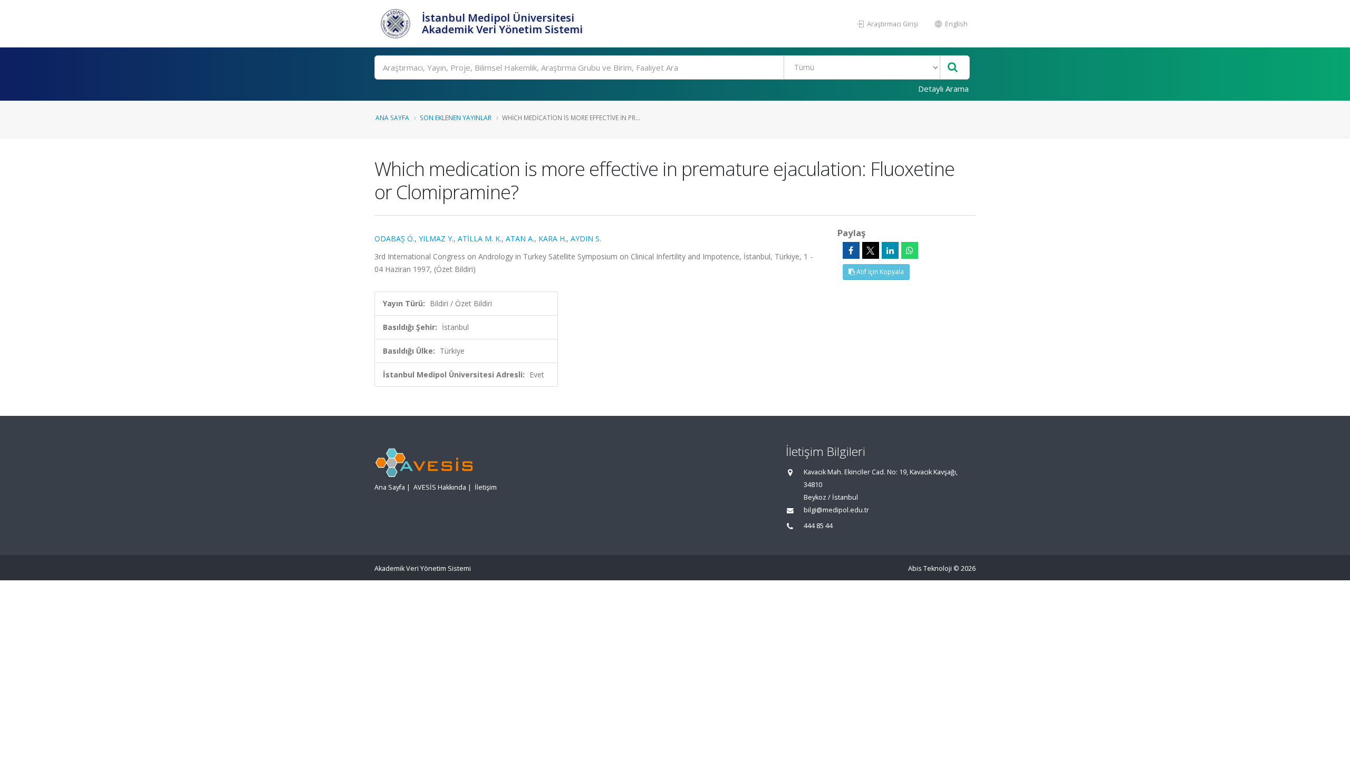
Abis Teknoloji (930, 568)
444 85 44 (818, 525)
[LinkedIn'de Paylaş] (890, 250)
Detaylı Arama (943, 88)
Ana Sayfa (392, 117)
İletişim (486, 487)
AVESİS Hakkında (439, 487)
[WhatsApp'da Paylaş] (909, 250)
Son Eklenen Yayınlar (455, 117)
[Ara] (953, 68)
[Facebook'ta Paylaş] (851, 250)
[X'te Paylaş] (870, 250)
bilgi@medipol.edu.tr (836, 509)
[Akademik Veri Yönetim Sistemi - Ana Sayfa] (396, 23)
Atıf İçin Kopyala (879, 271)
